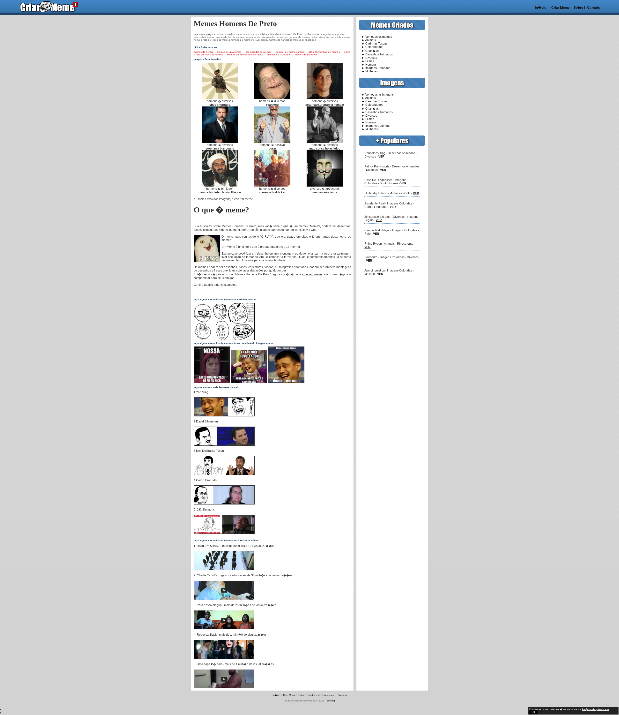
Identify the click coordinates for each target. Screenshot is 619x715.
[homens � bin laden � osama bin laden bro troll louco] (220, 185)
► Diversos (368, 58)
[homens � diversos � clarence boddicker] (272, 185)
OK (533, 712)
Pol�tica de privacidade (595, 709)
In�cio (540, 7)
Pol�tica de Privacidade (321, 695)
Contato (593, 7)
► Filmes (366, 61)
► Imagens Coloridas (374, 68)
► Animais (367, 40)
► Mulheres (368, 71)
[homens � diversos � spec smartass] (220, 98)
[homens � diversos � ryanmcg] (272, 98)
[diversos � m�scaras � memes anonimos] (325, 185)
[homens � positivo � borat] (272, 141)
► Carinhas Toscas (373, 43)
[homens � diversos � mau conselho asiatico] (325, 141)
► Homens (367, 64)
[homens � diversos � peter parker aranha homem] (325, 98)
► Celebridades (371, 47)
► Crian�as (369, 51)
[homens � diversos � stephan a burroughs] (220, 141)
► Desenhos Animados (376, 54)
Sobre (578, 7)
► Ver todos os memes (375, 36)
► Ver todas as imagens (376, 94)
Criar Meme (560, 7)
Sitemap (331, 700)
